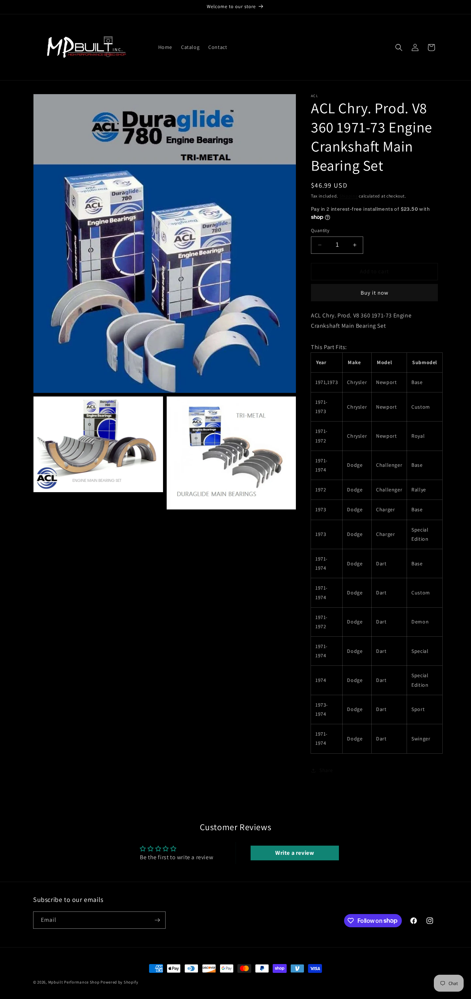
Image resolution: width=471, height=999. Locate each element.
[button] (399, 47)
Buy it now (375, 292)
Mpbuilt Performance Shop (74, 982)
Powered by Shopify (119, 982)
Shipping (348, 196)
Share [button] (326, 770)
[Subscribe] (157, 920)
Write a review (294, 853)
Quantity (320, 230)
